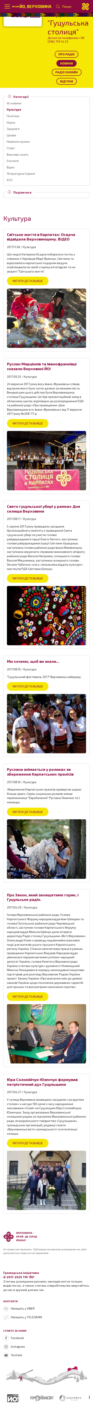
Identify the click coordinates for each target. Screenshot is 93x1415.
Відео (10, 167)
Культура (14, 109)
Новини (66, 63)
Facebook (17, 1338)
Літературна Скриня (21, 173)
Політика (13, 116)
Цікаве (11, 135)
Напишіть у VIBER (23, 1308)
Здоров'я (13, 129)
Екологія (13, 161)
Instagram (18, 1346)
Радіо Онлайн (66, 72)
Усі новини (14, 103)
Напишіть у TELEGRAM (26, 1317)
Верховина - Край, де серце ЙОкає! (26, 1236)
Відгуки (66, 81)
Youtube (16, 1355)
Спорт (11, 148)
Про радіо (66, 54)
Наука (11, 122)
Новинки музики (18, 141)
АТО (9, 180)
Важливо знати (17, 154)
